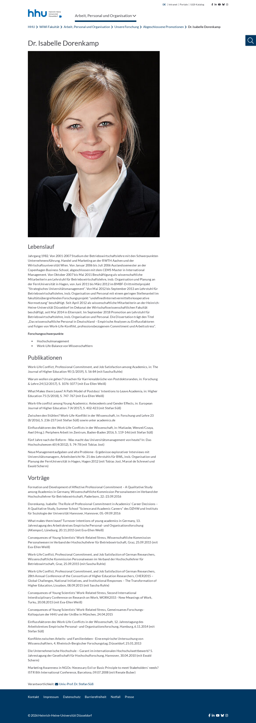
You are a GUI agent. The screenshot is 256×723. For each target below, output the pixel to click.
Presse (129, 697)
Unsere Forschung (126, 27)
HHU (31, 27)
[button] (250, 40)
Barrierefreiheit (95, 697)
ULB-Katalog (197, 4)
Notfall (116, 697)
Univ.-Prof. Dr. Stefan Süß (76, 684)
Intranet (173, 4)
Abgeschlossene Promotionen (163, 27)
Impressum (51, 697)
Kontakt (33, 697)
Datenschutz (71, 697)
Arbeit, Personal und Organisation (87, 27)
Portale (184, 4)
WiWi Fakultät (49, 27)
